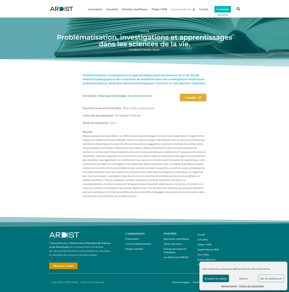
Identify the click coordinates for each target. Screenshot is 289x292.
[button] (238, 9)
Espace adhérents (181, 9)
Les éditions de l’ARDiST (176, 257)
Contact (203, 9)
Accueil (201, 234)
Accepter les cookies (216, 278)
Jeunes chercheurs (173, 243)
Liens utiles (203, 254)
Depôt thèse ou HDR (208, 249)
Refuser (243, 278)
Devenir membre (134, 248)
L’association (95, 9)
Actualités (112, 9)
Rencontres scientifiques (176, 238)
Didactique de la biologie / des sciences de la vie (125, 95)
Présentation (132, 238)
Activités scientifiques (134, 9)
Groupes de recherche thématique (175, 250)
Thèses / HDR (159, 9)
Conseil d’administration (138, 243)
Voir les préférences (271, 278)
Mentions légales (229, 286)
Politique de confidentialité (251, 286)
